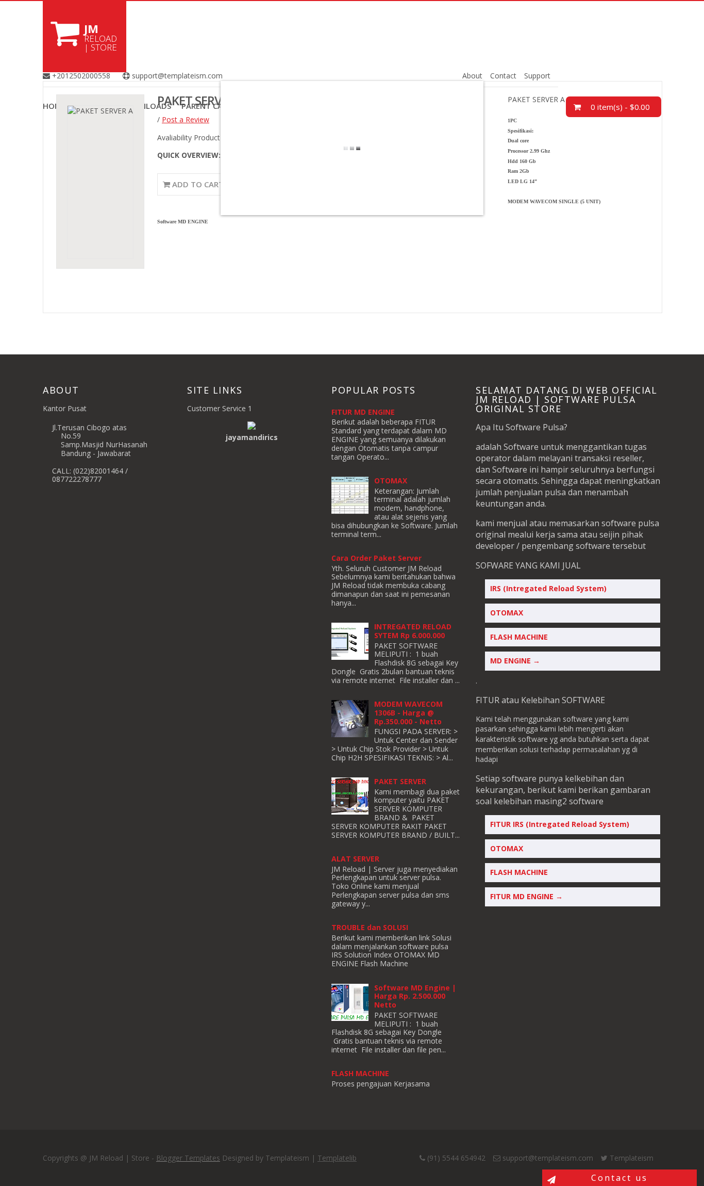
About (472, 75)
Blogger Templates (188, 1158)
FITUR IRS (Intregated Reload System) (559, 824)
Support (537, 75)
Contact (503, 75)
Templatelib (337, 1158)
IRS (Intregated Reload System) (548, 588)
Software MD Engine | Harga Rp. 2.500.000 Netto (415, 996)
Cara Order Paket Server (376, 558)
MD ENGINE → (515, 660)
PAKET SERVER (400, 781)
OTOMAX (390, 480)
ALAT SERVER (355, 859)
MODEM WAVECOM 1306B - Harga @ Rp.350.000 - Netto (408, 712)
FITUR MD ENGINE (363, 412)
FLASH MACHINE (360, 1073)
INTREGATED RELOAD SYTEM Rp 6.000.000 (412, 631)
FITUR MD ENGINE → (526, 896)
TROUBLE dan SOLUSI (369, 927)
